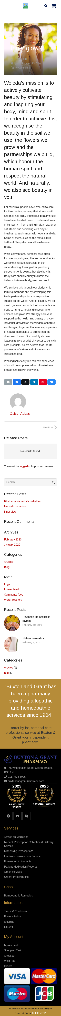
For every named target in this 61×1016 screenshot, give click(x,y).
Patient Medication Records (20, 866)
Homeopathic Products (18, 861)
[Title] (25, 6)
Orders (8, 966)
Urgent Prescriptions (16, 876)
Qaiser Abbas (21, 63)
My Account (11, 945)
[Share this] (17, 382)
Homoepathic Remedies (18, 895)
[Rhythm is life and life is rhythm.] (30, 623)
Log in (7, 584)
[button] (4, 6)
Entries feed (11, 589)
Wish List (9, 960)
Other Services (13, 871)
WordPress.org (13, 599)
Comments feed (13, 594)
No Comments (22, 67)
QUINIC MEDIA (39, 1013)
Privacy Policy (12, 916)
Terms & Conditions (15, 911)
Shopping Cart (12, 950)
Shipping (9, 921)
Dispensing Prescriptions (18, 851)
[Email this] (8, 382)
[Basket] (53, 6)
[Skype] (26, 816)
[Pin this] (43, 382)
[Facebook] (8, 816)
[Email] (17, 816)
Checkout (9, 955)
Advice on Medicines (16, 836)
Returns (9, 926)
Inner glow (10, 511)
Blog (38, 63)
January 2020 (12, 544)
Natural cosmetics (15, 506)
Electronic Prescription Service (22, 856)
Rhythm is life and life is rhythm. (22, 501)
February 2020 (13, 539)
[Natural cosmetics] (30, 645)
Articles (8, 561)
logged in (25, 466)
